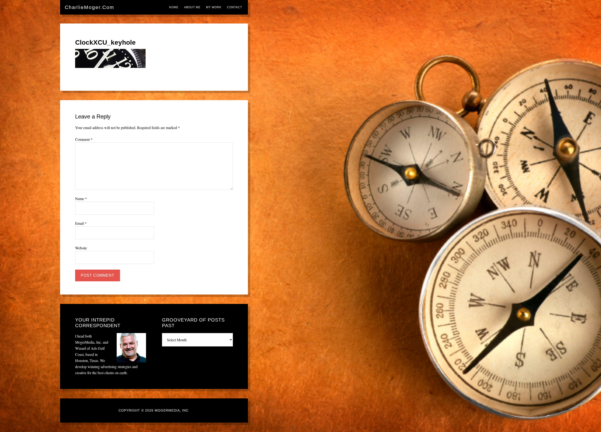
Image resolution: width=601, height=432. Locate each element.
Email (81, 223)
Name (81, 198)
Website (81, 247)
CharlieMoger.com (89, 7)
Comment (83, 139)
